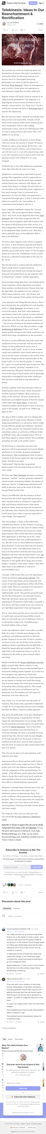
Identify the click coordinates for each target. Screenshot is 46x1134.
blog (12, 85)
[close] (39, 1055)
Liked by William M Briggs (16, 931)
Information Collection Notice (30, 1104)
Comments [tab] (7, 908)
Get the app (32, 1127)
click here (33, 827)
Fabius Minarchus (13, 979)
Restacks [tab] (16, 908)
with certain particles (26, 577)
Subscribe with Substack (24, 1097)
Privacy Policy (24, 1106)
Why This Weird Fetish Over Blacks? (15, 1046)
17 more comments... (9, 1028)
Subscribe (33, 3)
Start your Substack (18, 1127)
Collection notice (36, 1124)
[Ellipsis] (43, 928)
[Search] (42, 1039)
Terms (28, 1124)
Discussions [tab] (19, 1039)
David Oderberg (18, 726)
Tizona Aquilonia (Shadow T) (18, 929)
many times (21, 402)
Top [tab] (4, 1039)
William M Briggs (13, 22)
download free (35, 108)
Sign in (41, 3)
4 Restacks (27, 885)
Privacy (23, 1124)
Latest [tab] (10, 1039)
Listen (41, 24)
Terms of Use (35, 1102)
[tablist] (11, 908)
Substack (18, 85)
